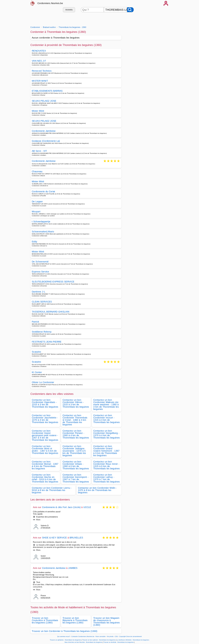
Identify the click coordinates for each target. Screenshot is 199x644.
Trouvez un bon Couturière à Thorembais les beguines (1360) (45, 620)
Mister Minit (38, 111)
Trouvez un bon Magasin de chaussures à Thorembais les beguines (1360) (106, 621)
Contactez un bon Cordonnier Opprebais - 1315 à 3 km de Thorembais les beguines (45, 403)
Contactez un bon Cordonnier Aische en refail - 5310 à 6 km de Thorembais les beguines (45, 478)
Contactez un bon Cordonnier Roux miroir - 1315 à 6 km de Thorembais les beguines (106, 465)
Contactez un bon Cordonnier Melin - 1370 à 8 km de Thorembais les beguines (97, 490)
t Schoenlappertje (41, 221)
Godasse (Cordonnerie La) (46, 141)
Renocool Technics (41, 71)
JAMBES (72, 568)
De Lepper (37, 201)
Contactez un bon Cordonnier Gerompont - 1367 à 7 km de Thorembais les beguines (76, 478)
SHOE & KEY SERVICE (54, 537)
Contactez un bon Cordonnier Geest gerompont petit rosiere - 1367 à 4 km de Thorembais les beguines (45, 435)
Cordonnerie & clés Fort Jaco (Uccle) (61, 507)
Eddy (34, 241)
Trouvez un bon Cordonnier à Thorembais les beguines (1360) (64, 631)
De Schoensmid (40, 262)
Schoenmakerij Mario (43, 231)
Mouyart (36, 211)
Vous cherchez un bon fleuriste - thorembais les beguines (83, 642)
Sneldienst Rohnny (41, 332)
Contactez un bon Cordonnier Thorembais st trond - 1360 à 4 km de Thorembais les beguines (75, 420)
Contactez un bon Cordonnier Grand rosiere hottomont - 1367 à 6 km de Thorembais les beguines (106, 451)
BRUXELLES (76, 537)
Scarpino (36, 352)
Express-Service (40, 272)
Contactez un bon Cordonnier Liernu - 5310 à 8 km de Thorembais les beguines (52, 490)
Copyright (122, 636)
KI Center (37, 372)
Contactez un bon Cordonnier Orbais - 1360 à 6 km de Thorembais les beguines (76, 465)
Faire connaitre (101, 636)
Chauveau (37, 171)
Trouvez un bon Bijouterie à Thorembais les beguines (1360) (75, 620)
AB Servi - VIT (39, 151)
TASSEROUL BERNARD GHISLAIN (50, 312)
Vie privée (110, 636)
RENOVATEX (39, 51)
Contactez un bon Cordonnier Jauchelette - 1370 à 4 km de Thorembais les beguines (45, 418)
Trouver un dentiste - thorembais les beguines (118, 642)
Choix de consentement (134, 636)
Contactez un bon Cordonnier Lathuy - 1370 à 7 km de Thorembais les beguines (106, 478)
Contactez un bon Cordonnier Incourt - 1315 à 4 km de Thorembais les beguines (106, 418)
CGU (116, 636)
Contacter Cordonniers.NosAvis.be (82, 636)
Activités (69, 10)
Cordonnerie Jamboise (44, 131)
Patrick (35, 322)
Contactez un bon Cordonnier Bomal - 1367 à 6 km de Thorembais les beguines (45, 465)
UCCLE (87, 507)
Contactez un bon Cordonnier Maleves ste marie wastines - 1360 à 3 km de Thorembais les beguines (106, 404)
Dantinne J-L (38, 292)
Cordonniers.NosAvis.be (50, 3)
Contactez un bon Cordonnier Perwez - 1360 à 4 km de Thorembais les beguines (76, 434)
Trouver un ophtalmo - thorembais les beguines (65, 640)
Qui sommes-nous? (63, 636)
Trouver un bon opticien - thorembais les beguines (99, 640)
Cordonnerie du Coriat (43, 191)
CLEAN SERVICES (42, 302)
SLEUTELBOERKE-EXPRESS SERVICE (53, 282)
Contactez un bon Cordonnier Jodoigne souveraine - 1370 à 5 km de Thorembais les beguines (74, 451)
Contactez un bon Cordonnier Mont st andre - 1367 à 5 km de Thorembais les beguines (45, 449)
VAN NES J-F (39, 61)
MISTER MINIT (40, 81)
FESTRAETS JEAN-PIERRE (46, 342)
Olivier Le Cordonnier (43, 382)
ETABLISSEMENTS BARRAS (47, 91)
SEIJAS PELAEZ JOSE (44, 101)
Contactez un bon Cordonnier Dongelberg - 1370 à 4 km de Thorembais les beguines (106, 434)
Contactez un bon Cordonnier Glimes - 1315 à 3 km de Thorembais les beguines (76, 403)
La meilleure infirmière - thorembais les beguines (133, 640)
